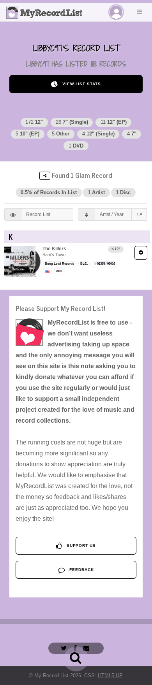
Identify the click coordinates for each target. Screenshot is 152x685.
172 (34, 122)
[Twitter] (65, 648)
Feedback (81, 569)
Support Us (80, 545)
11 (114, 122)
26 (72, 122)
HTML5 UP (110, 675)
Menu (139, 11)
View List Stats (81, 84)
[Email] (87, 648)
